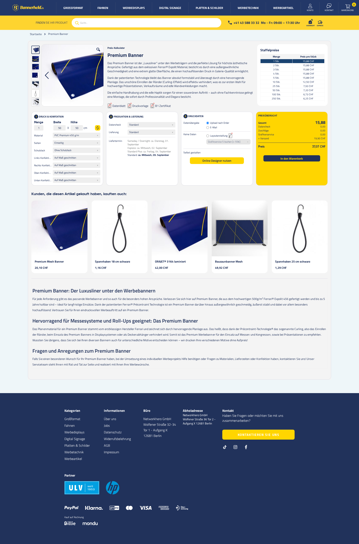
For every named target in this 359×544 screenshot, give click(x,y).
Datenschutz (113, 432)
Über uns (110, 418)
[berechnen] (97, 128)
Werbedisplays (74, 432)
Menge (38, 122)
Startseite (36, 34)
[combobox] (146, 22)
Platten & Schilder (77, 445)
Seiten (37, 143)
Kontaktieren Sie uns (258, 434)
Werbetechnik (74, 452)
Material (38, 135)
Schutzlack (39, 150)
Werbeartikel (73, 458)
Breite (57, 122)
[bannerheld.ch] (28, 7)
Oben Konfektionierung (43, 173)
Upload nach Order (219, 123)
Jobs (107, 425)
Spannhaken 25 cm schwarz (292, 261)
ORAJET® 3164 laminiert (170, 261)
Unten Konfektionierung (43, 180)
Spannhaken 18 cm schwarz (112, 261)
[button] (98, 52)
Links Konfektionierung (43, 158)
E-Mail (213, 127)
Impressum (111, 452)
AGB (107, 445)
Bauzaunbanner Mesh (229, 261)
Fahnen (69, 425)
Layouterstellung (218, 136)
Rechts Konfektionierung (43, 165)
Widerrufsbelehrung (117, 438)
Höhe (74, 122)
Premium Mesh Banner (49, 261)
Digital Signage (74, 438)
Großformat (72, 418)
